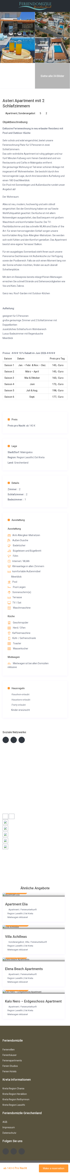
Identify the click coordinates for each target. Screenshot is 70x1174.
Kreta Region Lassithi (14, 1105)
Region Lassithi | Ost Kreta (31, 457)
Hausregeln (18, 688)
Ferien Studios (10, 1066)
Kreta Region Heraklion (15, 1094)
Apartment (11, 113)
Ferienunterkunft (29, 909)
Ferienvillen (9, 1049)
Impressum (9, 1127)
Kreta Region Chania (13, 1088)
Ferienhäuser (10, 1055)
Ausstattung (18, 520)
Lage (14, 446)
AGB (5, 1122)
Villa (27, 942)
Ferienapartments (12, 1060)
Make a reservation (53, 1168)
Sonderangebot (26, 113)
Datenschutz (9, 1133)
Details (15, 483)
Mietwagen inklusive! (17, 917)
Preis (15, 419)
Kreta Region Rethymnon (16, 1099)
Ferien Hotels (9, 1071)
